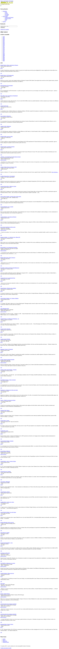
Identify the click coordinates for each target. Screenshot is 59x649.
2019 (4, 44)
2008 (4, 55)
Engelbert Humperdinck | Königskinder (7, 176)
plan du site (5, 641)
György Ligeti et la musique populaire (7, 359)
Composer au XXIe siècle (5, 553)
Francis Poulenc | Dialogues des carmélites (8, 288)
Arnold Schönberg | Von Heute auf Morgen (8, 216)
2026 (4, 36)
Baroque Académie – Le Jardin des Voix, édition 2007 (10, 237)
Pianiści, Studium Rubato (5, 593)
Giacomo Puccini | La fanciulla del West (7, 278)
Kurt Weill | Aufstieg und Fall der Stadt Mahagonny (9, 267)
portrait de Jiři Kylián (4, 105)
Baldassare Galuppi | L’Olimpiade (6, 349)
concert (6, 13)
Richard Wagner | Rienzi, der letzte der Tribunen (9, 65)
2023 (4, 39)
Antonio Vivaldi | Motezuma (5, 126)
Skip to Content (3, 0)
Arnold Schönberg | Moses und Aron (7, 573)
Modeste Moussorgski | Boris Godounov (7, 257)
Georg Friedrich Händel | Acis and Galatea (8, 512)
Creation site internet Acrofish (5, 647)
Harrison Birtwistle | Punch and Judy (7, 522)
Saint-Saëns (2, 583)
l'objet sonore (5, 16)
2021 (4, 41)
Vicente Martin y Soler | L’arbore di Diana (8, 461)
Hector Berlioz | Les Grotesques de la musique (8, 247)
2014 (4, 49)
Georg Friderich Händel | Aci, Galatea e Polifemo (9, 298)
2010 (4, 53)
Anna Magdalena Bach (4, 308)
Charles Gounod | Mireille (5, 339)
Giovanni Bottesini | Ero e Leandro (6, 206)
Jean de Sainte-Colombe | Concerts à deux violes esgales (10, 196)
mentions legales (6, 642)
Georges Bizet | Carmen (4, 420)
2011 (4, 52)
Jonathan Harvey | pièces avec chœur (7, 502)
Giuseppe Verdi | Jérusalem (5, 328)
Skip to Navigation (9, 0)
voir (1, 73)
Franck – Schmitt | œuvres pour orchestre (7, 400)
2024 (4, 38)
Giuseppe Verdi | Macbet (4, 410)
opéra (6, 12)
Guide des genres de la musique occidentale (8, 614)
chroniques (5, 11)
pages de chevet (8, 18)
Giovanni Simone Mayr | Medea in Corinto (8, 186)
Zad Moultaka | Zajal (4, 430)
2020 (4, 42)
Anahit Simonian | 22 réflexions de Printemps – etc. (9, 318)
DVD (6, 19)
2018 (4, 45)
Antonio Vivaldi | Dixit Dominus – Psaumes (8, 369)
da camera (7, 14)
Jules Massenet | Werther (4, 532)
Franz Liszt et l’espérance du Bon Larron (7, 227)
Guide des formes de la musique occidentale (8, 603)
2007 (4, 56)
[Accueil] (6, 4)
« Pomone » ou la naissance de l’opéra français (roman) (10, 156)
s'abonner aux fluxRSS (4, 29)
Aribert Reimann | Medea (5, 491)
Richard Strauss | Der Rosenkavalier (7, 75)
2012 (4, 51)
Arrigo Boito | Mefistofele (5, 481)
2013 (4, 50)
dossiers (4, 21)
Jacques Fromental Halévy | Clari (6, 542)
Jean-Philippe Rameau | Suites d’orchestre (8, 379)
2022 (4, 40)
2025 (4, 37)
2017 (4, 46)
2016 (4, 47)
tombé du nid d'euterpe (9, 17)
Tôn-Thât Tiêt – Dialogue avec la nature (7, 563)
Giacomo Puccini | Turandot (5, 471)
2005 (4, 58)
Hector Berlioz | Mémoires (5, 451)
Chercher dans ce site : (4, 26)
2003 (4, 60)
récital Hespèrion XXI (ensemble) (6, 85)
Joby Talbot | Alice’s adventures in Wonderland (9, 95)
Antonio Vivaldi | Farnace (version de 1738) (8, 167)
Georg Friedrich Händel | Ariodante (6, 440)
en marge (6, 15)
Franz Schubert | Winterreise (5, 116)
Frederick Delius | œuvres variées (6, 136)
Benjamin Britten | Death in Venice (6, 624)
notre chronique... (55, 172)
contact (4, 638)
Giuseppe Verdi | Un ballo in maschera (7, 146)
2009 (4, 54)
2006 (4, 57)
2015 (4, 48)
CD (5, 20)
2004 (4, 59)
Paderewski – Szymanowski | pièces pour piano (9, 390)
